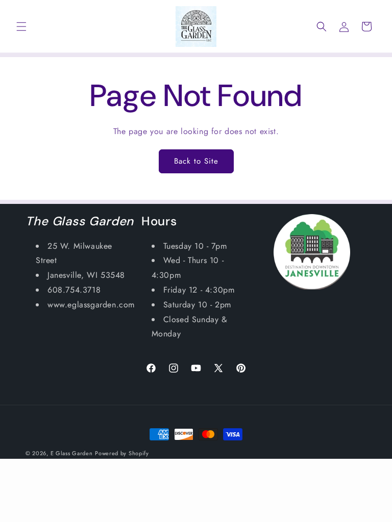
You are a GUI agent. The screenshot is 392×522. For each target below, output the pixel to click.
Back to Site (196, 161)
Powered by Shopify (122, 453)
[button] (21, 26)
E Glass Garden (72, 453)
